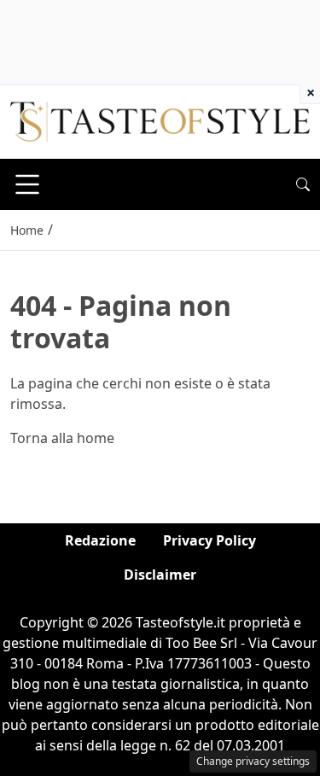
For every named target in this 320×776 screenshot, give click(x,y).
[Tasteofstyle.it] (160, 120)
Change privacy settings (253, 761)
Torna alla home (62, 438)
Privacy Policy (209, 540)
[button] (303, 184)
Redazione (100, 540)
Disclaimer (160, 574)
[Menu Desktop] (27, 184)
